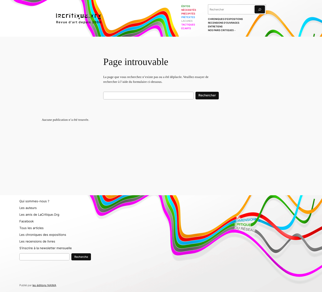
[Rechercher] (260, 9)
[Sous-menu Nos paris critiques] (235, 30)
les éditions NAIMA (44, 285)
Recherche (81, 256)
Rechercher (207, 95)
